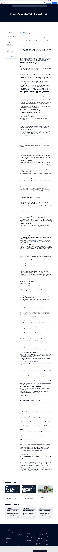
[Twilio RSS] (51, 28)
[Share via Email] (49, 28)
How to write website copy (12, 36)
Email (40, 181)
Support (53, 0)
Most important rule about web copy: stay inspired (12, 38)
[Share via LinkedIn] (47, 28)
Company (44, 6)
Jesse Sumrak (25, 33)
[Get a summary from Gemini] (14, 532)
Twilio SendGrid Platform (9, 46)
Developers (22, 6)
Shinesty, (21, 314)
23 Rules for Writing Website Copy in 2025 (11, 30)
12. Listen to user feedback (26, 321)
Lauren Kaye (24, 32)
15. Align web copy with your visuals (29, 340)
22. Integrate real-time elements (28, 430)
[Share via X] (45, 28)
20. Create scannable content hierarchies (30, 400)
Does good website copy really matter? (11, 34)
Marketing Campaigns (9, 44)
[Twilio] (3, 3)
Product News (33, 6)
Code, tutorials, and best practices (10, 42)
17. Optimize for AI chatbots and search (29, 361)
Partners (41, 6)
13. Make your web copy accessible (28, 328)
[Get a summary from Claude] (16, 532)
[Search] (44, 3)
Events (37, 6)
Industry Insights (28, 6)
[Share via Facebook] (43, 28)
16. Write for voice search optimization (29, 348)
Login (55, 0)
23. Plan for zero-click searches (27, 440)
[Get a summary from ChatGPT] (12, 532)
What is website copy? (11, 32)
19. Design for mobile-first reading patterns (30, 386)
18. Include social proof (25, 375)
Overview (18, 6)
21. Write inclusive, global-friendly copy (30, 416)
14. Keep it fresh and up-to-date (28, 334)
